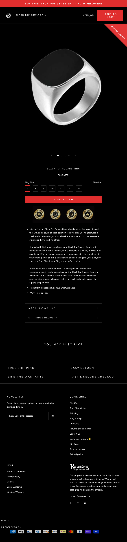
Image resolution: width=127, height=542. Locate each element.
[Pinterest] (85, 503)
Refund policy (76, 454)
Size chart (97, 182)
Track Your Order (78, 408)
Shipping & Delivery (42, 318)
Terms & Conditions (16, 471)
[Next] (75, 155)
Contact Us (75, 433)
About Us (74, 423)
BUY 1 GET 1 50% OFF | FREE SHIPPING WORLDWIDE (63, 3)
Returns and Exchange (80, 428)
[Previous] (51, 155)
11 (61, 188)
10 (52, 188)
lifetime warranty (26, 376)
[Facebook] (71, 503)
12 (70, 188)
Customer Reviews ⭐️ (80, 439)
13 (79, 188)
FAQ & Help (75, 418)
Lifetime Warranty (15, 492)
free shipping (21, 368)
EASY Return (82, 368)
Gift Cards (74, 444)
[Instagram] (78, 503)
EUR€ (4, 521)
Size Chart (74, 403)
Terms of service (77, 449)
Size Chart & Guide (41, 308)
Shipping (74, 413)
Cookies (11, 481)
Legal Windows (14, 486)
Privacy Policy (13, 476)
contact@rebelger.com (80, 496)
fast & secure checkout (93, 376)
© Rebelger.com (11, 527)
